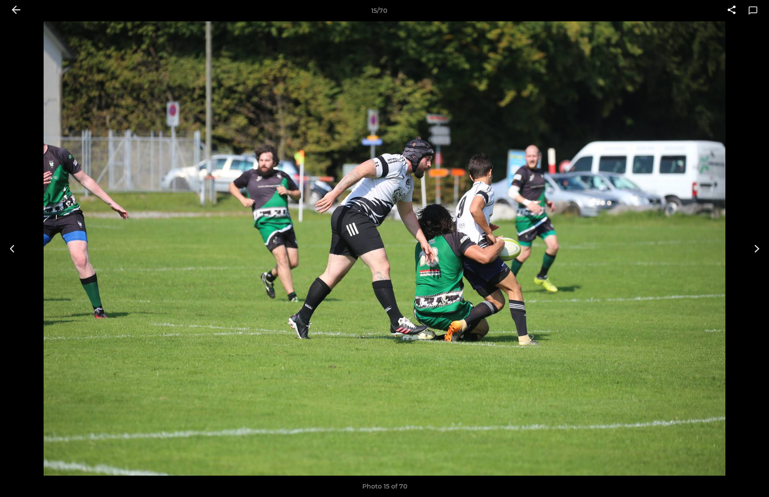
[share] (731, 10)
